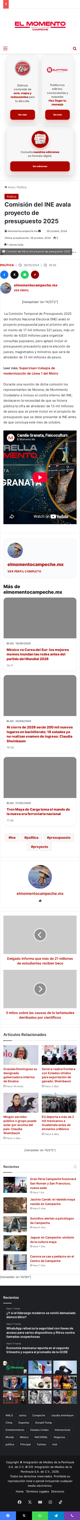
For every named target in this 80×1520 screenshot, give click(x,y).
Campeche (38, 1415)
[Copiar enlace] (35, 275)
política (10, 1444)
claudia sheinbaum (62, 1415)
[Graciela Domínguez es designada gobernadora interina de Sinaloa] (20, 1055)
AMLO (9, 1415)
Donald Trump (43, 1422)
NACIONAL (41, 1437)
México (24, 1437)
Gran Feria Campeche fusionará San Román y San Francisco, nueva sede (53, 1183)
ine (13, 837)
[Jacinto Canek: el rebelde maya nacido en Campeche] (15, 1205)
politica (32, 837)
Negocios (59, 1437)
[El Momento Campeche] (40, 26)
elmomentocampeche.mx (23, 231)
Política (21, 187)
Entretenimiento (15, 1429)
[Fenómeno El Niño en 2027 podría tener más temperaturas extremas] (65, 1367)
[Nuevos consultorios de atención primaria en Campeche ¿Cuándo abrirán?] (40, 1382)
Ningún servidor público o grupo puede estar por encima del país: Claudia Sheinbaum (19, 1125)
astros (22, 1415)
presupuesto (60, 837)
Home (20, 1491)
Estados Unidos (39, 1429)
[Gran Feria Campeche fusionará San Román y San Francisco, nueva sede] (15, 1185)
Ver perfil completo (24, 571)
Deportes (23, 1422)
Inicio (11, 187)
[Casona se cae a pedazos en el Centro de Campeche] (15, 1262)
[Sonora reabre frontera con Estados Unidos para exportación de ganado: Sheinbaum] (59, 1055)
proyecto (40, 847)
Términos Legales (37, 1491)
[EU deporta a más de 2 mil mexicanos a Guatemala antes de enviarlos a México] (59, 1102)
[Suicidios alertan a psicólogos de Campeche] (15, 1224)
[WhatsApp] (25, 275)
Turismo (41, 1444)
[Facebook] (4, 275)
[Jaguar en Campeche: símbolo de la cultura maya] (15, 1243)
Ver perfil (21, 290)
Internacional (62, 1429)
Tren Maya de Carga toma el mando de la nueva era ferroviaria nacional (38, 811)
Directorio (57, 1491)
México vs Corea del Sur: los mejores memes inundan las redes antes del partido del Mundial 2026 (38, 654)
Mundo (10, 1437)
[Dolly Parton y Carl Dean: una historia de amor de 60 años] (40, 1397)
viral (54, 1444)
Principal (25, 1444)
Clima (9, 1422)
